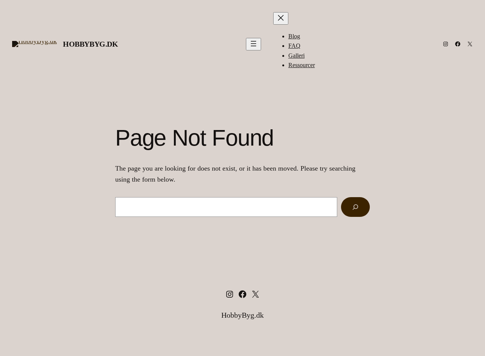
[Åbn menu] (253, 44)
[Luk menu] (280, 18)
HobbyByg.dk (90, 44)
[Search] (355, 207)
